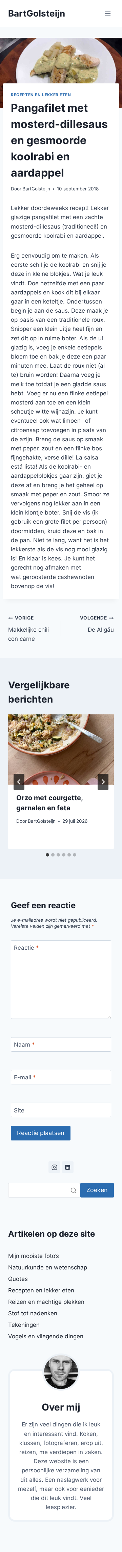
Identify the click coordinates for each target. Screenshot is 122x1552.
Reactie (26, 947)
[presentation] (61, 749)
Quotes (18, 1278)
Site (19, 1110)
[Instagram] (54, 1167)
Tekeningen (24, 1324)
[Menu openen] (107, 13)
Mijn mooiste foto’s (33, 1256)
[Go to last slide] (19, 782)
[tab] (47, 855)
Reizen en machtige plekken (46, 1301)
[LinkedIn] (68, 1167)
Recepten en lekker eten (41, 94)
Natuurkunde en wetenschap (47, 1267)
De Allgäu (97, 624)
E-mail (25, 1077)
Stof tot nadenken (32, 1313)
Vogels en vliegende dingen (45, 1336)
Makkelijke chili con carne (28, 628)
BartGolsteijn (36, 188)
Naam (24, 1044)
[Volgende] (103, 782)
